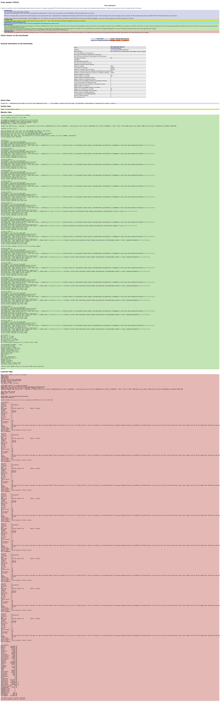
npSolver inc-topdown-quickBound (100, 40)
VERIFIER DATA (8, 19)
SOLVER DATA (8, 10)
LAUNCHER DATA (8, 31)
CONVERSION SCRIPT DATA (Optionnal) (15, 22)
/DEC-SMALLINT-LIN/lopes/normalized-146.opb (117, 47)
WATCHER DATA (8, 24)
